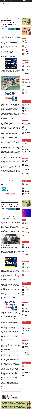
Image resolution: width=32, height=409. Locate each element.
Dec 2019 (5, 184)
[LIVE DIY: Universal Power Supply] (23, 127)
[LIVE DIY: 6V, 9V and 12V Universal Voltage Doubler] (23, 129)
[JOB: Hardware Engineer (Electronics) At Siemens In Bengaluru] (23, 161)
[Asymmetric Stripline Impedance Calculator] (23, 194)
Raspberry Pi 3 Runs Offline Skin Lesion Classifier (27, 90)
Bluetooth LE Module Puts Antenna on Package (27, 105)
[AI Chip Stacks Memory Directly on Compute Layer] (23, 113)
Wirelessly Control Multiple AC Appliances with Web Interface (27, 73)
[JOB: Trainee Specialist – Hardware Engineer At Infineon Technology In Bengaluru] (23, 169)
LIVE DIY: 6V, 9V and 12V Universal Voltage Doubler (27, 130)
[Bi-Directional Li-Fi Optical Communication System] (23, 46)
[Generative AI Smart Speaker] (23, 54)
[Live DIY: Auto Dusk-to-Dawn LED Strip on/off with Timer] (23, 133)
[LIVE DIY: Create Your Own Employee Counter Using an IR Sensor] (23, 123)
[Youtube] (26, 0)
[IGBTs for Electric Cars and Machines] (23, 144)
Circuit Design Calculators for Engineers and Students (27, 185)
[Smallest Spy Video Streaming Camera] (23, 70)
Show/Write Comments (11, 193)
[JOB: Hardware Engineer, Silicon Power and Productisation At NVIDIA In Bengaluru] (23, 165)
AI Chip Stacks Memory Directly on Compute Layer (27, 114)
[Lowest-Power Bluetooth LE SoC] (23, 108)
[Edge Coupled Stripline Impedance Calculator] (23, 191)
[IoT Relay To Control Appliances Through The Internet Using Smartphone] (23, 50)
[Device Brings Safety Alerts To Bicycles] (23, 111)
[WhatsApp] (15, 29)
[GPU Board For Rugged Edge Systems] (23, 152)
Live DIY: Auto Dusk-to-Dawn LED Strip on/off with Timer (27, 133)
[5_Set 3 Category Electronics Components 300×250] (26, 34)
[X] (25, 0)
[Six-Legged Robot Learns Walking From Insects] (23, 82)
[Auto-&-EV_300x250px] (11, 101)
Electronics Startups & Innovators (7, 18)
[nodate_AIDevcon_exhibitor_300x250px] (11, 68)
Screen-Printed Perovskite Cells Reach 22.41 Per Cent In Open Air (27, 93)
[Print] (19, 29)
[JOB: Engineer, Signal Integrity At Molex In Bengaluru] (23, 173)
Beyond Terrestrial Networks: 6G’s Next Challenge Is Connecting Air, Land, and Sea (27, 42)
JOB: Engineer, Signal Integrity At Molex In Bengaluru (27, 174)
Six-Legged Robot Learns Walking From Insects (27, 82)
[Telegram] (9, 29)
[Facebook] (22, 0)
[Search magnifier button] (27, 12)
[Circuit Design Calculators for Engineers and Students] (23, 184)
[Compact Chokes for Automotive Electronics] (23, 146)
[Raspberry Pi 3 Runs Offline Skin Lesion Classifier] (23, 90)
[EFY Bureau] (2, 28)
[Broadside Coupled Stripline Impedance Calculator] (23, 188)
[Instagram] (23, 0)
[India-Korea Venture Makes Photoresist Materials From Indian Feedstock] (23, 85)
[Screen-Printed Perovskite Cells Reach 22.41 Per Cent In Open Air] (23, 93)
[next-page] (23, 56)
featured (7, 184)
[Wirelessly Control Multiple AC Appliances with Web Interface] (23, 72)
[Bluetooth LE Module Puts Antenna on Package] (23, 105)
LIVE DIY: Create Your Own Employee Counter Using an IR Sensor (27, 124)
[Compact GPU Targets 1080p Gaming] (23, 149)
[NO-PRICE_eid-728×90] (16, 408)
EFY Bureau (4, 28)
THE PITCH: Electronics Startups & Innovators (6, 20)
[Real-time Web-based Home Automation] (23, 63)
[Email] (17, 29)
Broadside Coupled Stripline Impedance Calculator (27, 188)
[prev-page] (22, 56)
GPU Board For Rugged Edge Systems (27, 151)
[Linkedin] (24, 0)
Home (2, 18)
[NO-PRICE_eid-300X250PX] (26, 25)
